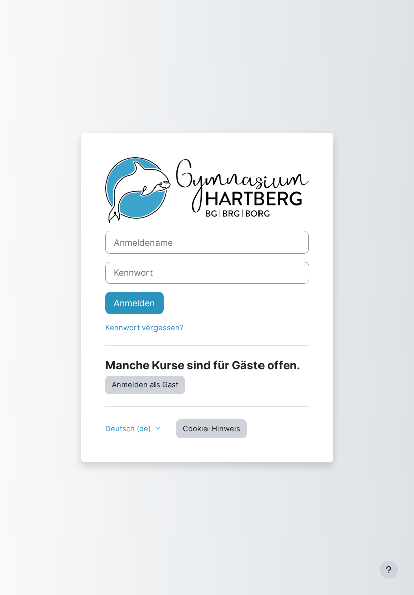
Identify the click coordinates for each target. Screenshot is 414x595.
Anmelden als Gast (145, 384)
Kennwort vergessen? (144, 327)
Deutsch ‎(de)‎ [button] (129, 428)
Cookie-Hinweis (211, 428)
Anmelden (134, 303)
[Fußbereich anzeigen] (389, 570)
